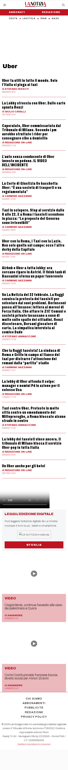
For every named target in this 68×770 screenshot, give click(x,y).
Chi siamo (34, 698)
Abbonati (17, 12)
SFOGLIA (34, 544)
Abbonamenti (34, 703)
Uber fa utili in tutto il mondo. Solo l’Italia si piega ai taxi (30, 82)
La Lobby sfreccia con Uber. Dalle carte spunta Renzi (34, 105)
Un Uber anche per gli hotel (23, 466)
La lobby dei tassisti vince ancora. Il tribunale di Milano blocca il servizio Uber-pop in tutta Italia (32, 443)
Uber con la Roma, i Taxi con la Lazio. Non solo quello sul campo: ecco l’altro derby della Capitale (33, 245)
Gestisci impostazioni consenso (34, 744)
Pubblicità (34, 707)
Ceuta (13, 18)
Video (10, 598)
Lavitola (29, 18)
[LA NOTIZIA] (35, 4)
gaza (55, 18)
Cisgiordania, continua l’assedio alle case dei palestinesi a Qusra (33, 606)
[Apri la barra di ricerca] (63, 5)
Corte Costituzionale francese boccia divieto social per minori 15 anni (31, 676)
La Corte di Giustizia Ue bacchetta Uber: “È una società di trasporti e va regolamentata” (31, 187)
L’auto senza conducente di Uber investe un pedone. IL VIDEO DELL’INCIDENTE (28, 160)
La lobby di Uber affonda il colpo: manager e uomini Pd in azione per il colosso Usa (31, 385)
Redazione (51, 12)
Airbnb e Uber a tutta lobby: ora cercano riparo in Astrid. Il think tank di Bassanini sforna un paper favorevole (34, 272)
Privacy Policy (34, 716)
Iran (43, 18)
